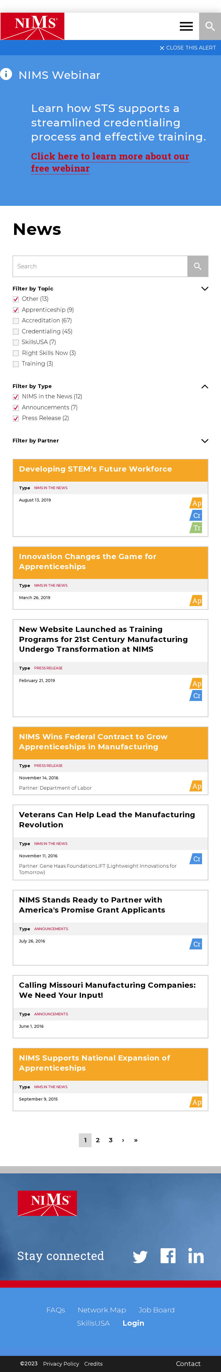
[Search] (210, 26)
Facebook (168, 1255)
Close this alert (191, 47)
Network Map (102, 1310)
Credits (93, 1364)
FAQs (55, 1310)
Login (133, 1323)
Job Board (157, 1310)
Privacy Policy (61, 1364)
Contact (188, 1364)
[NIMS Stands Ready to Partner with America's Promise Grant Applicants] (110, 927)
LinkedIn (196, 1255)
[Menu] (186, 26)
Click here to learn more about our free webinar (110, 162)
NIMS (32, 26)
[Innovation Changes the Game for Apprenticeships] (110, 578)
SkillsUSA (93, 1323)
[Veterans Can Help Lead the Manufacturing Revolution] (110, 842)
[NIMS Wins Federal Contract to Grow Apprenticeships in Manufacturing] (110, 761)
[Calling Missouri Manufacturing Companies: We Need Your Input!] (110, 1007)
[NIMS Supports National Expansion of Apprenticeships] (110, 1079)
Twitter (140, 1257)
